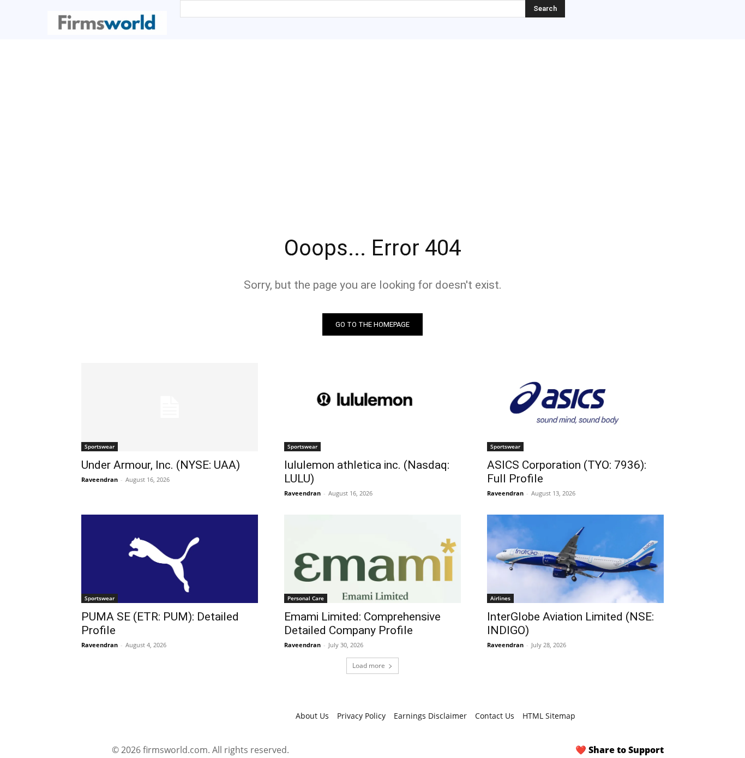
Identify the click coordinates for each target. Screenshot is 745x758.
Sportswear (100, 446)
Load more (368, 665)
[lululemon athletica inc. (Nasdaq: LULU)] (372, 407)
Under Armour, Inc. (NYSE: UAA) (160, 464)
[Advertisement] (372, 121)
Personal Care (305, 598)
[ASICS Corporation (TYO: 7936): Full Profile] (575, 407)
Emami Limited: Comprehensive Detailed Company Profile (362, 623)
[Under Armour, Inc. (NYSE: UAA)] (169, 407)
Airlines (500, 598)
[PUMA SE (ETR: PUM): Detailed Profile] (169, 559)
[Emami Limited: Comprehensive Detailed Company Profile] (372, 559)
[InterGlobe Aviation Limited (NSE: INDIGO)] (575, 559)
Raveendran (99, 479)
